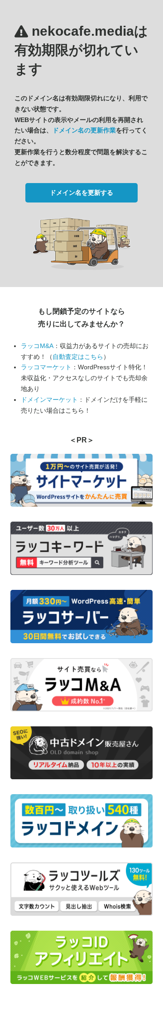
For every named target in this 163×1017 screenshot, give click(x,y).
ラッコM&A (37, 345)
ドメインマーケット (49, 399)
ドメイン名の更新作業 (84, 130)
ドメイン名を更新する (81, 192)
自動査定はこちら (78, 356)
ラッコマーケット (46, 367)
